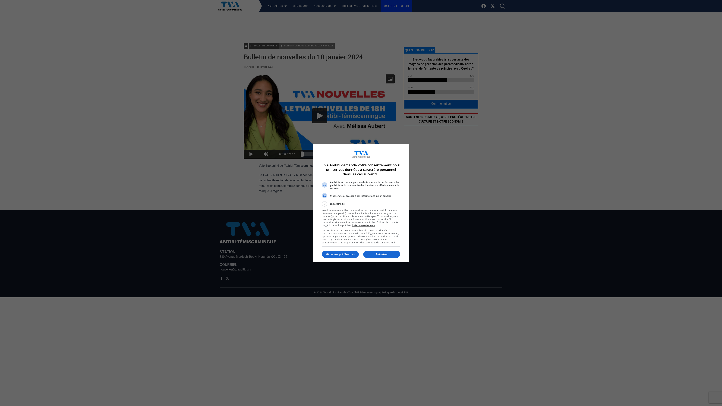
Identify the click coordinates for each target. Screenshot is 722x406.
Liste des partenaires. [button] (363, 225)
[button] (361, 204)
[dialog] (361, 203)
